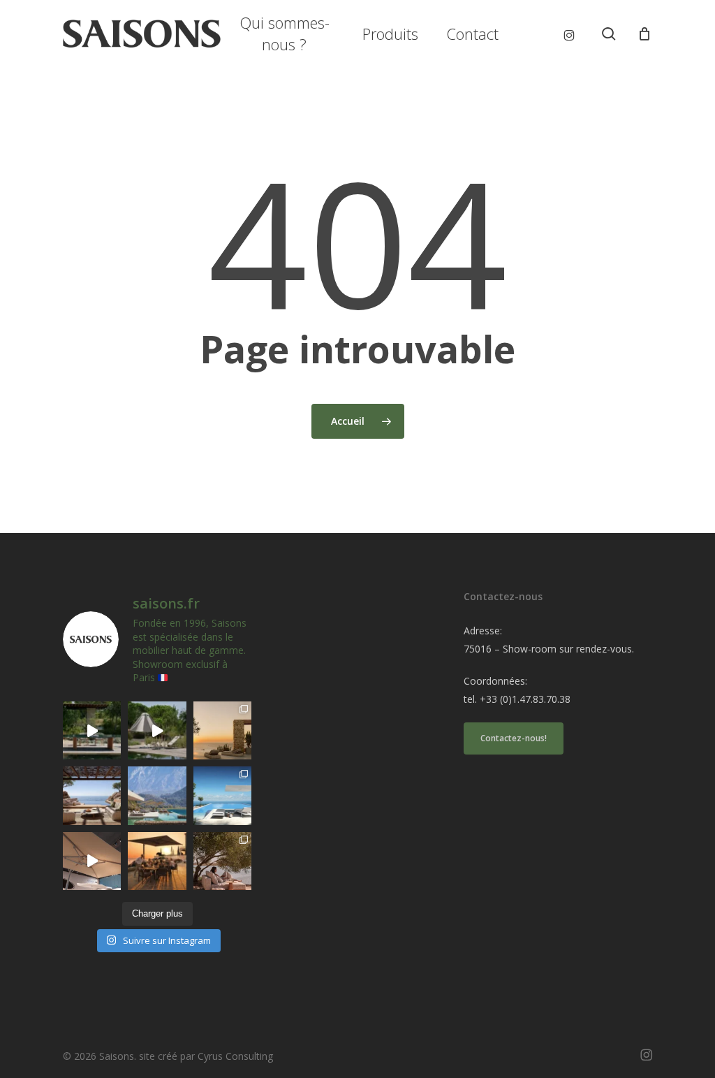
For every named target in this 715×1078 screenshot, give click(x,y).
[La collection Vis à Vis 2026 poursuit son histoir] (222, 861)
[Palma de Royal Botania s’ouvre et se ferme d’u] (157, 730)
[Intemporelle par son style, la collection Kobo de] (92, 795)
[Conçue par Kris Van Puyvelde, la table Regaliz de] (92, 730)
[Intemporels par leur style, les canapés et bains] (222, 730)
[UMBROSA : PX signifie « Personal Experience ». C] (157, 795)
